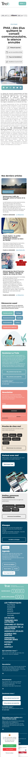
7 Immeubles (20, 506)
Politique (14, 24)
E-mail (4, 404)
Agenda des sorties (10, 634)
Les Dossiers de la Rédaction (13, 628)
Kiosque (8, 642)
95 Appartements (8, 506)
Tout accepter (10, 745)
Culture (5, 266)
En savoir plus (5, 383)
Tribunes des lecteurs (11, 621)
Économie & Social (8, 192)
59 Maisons (6, 510)
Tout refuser (9, 749)
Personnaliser (9, 753)
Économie (11, 607)
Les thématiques (12, 603)
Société (10, 611)
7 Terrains (15, 510)
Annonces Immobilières (11, 638)
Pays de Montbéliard (15, 57)
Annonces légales (13, 631)
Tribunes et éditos (13, 624)
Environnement (13, 613)
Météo (7, 644)
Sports (10, 609)
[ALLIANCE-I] (14, 18)
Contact (8, 647)
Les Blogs (9, 618)
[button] (3, 87)
